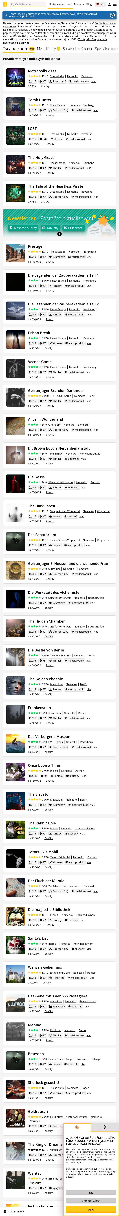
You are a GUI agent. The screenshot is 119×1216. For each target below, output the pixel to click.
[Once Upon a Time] (15, 772)
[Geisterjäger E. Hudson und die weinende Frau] (15, 570)
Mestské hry (48, 49)
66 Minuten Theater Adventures (69, 1117)
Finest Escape (57, 105)
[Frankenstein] (15, 714)
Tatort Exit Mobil (60, 857)
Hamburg (82, 569)
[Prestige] (15, 253)
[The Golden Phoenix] (15, 685)
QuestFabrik (57, 1088)
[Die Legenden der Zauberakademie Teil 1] (15, 282)
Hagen (85, 1088)
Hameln (91, 972)
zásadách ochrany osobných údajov (89, 1175)
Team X (54, 915)
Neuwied (35, 1121)
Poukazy (79, 4)
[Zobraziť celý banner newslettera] (59, 234)
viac (93, 81)
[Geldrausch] (15, 1118)
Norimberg (89, 251)
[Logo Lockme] (4, 4)
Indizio (54, 770)
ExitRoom (55, 1030)
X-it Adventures (57, 886)
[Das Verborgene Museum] (15, 743)
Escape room (18, 49)
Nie (91, 1192)
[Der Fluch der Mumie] (15, 887)
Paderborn (86, 742)
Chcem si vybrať (91, 1200)
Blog (89, 4)
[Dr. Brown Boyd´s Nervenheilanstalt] (15, 455)
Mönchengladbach (90, 453)
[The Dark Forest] (15, 512)
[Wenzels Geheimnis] (15, 974)
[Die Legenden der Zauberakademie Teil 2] (15, 311)
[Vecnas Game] (15, 368)
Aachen (79, 770)
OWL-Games (55, 742)
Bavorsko (87, 76)
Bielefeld (89, 886)
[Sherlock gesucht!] (15, 1089)
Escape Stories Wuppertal (65, 511)
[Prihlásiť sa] (109, 4)
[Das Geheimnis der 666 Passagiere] (15, 1003)
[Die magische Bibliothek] (15, 916)
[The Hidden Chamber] (15, 628)
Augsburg (35, 1183)
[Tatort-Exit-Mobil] (15, 858)
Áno (91, 1209)
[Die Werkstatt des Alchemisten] (15, 599)
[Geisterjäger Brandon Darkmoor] (15, 397)
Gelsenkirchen (87, 1001)
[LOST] (15, 135)
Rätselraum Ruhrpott (60, 482)
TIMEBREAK (55, 453)
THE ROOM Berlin (60, 396)
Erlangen (97, 1059)
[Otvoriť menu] (115, 4)
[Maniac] (15, 1031)
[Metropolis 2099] (15, 77)
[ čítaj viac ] (24, 42)
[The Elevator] (15, 801)
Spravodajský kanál (78, 49)
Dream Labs (57, 76)
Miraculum (56, 684)
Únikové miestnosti (60, 4)
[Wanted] (15, 1180)
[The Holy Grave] (15, 164)
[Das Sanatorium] (15, 541)
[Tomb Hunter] (15, 106)
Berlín (91, 396)
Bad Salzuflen (96, 597)
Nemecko (72, 76)
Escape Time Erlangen (61, 1059)
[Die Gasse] (15, 483)
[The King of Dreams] (15, 1151)
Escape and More (60, 972)
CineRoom (54, 424)
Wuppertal (103, 511)
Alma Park (56, 1001)
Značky (45, 86)
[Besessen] (15, 1060)
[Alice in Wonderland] (15, 426)
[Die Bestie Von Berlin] (15, 657)
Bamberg (88, 105)
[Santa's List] (15, 945)
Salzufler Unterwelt (59, 597)
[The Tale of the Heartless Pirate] (15, 193)
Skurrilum (54, 569)
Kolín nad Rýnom (85, 828)
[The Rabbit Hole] (15, 830)
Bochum (95, 482)
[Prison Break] (15, 339)
